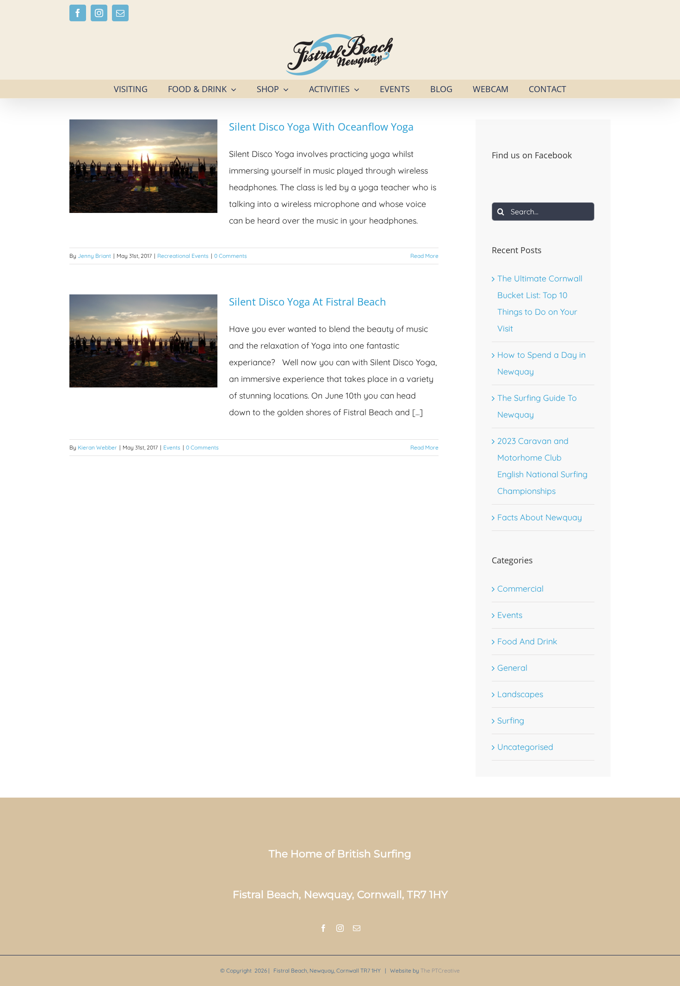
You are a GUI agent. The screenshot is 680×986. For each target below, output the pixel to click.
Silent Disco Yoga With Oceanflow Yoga (321, 126)
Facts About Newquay (539, 517)
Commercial (520, 588)
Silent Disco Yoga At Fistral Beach (307, 301)
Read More (424, 255)
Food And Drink (527, 641)
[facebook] (323, 928)
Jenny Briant (94, 255)
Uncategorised (525, 747)
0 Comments (230, 255)
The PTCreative (440, 970)
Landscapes (520, 694)
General (512, 667)
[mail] (356, 928)
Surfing (510, 720)
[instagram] (340, 928)
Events (171, 447)
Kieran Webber (97, 447)
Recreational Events (183, 255)
